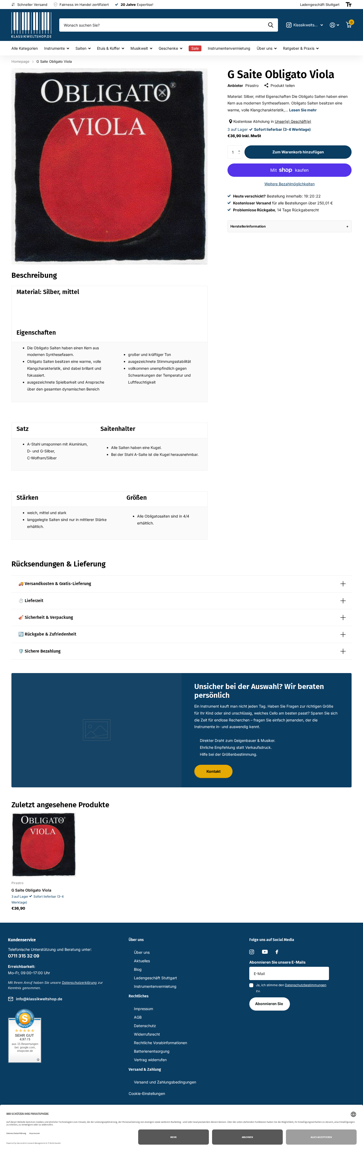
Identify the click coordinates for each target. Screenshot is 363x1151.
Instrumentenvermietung (229, 48)
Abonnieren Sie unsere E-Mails (277, 962)
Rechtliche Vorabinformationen (160, 1042)
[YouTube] (265, 952)
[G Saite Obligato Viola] (43, 844)
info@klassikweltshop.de (39, 999)
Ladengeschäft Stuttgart (155, 978)
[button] (240, 147)
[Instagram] (251, 952)
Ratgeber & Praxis (298, 48)
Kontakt (213, 771)
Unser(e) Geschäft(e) (293, 121)
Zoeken (270, 25)
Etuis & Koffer (108, 48)
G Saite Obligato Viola (31, 890)
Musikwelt (139, 48)
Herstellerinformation (248, 226)
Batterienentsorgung (152, 1051)
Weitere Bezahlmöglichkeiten (289, 184)
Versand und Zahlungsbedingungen (165, 1082)
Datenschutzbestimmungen (305, 985)
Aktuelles (142, 961)
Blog (138, 969)
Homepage (20, 61)
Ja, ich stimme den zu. (291, 988)
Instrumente (54, 48)
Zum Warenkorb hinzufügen (298, 152)
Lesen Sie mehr (303, 110)
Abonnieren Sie (269, 1003)
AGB (138, 1017)
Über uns (264, 48)
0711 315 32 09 (23, 956)
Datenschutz (145, 1025)
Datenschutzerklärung (79, 983)
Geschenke (168, 48)
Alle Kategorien (24, 48)
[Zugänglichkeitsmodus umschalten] (349, 4)
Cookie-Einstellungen (147, 1093)
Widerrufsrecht (147, 1034)
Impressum (143, 1008)
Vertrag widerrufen (150, 1059)
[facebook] (277, 952)
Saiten (80, 48)
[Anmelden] (334, 25)
